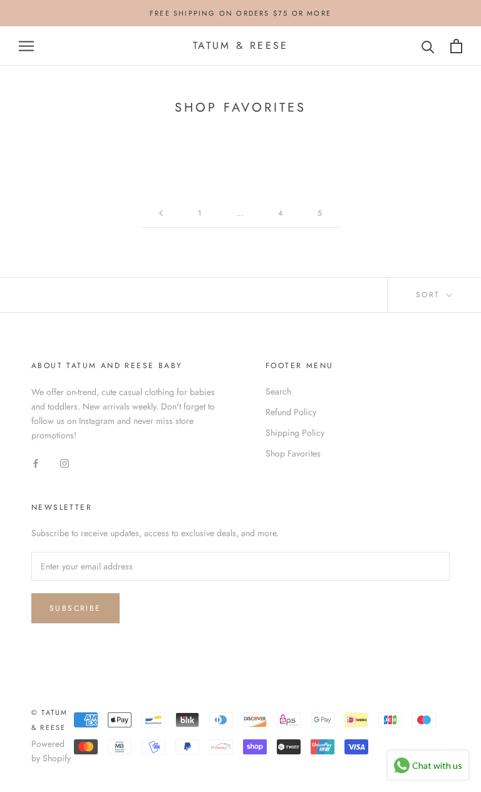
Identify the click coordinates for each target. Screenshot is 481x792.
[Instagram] (64, 463)
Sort (430, 294)
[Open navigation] (26, 46)
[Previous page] (161, 213)
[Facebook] (35, 463)
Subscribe (75, 608)
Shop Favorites (293, 453)
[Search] (428, 46)
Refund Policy (291, 412)
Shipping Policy (295, 432)
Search (278, 391)
